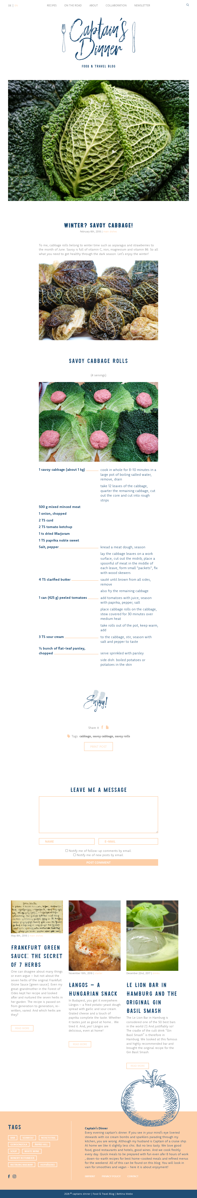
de (9, 5)
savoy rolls (122, 736)
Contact (132, 1176)
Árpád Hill (41, 1144)
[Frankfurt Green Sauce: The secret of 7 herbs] (37, 916)
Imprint (90, 1176)
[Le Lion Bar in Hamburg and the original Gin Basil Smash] (152, 935)
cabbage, (86, 736)
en (16, 5)
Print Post (98, 746)
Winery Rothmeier (22, 1157)
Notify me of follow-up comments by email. (100, 851)
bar (12, 1137)
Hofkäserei (47, 1164)
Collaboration (116, 5)
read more (22, 1028)
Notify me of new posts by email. (100, 855)
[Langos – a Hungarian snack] (95, 935)
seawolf (28, 1137)
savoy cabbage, (104, 736)
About (93, 5)
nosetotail (48, 1137)
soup (13, 1151)
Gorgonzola (18, 1144)
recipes (52, 5)
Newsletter (142, 5)
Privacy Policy (111, 1176)
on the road (73, 5)
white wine (31, 1151)
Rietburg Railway (21, 1164)
